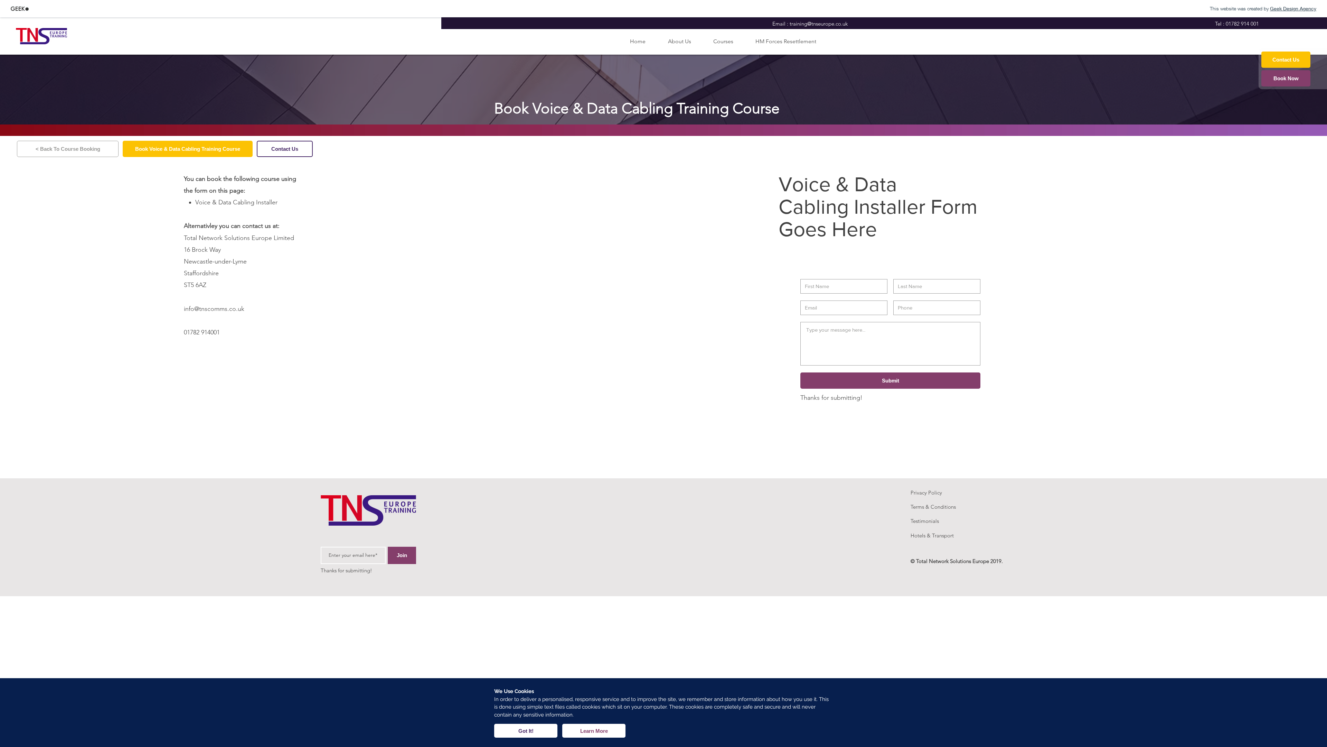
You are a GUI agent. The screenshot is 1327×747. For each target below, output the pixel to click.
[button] (525, 731)
